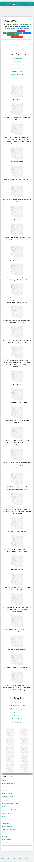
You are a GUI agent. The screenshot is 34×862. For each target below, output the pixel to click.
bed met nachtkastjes (8, 820)
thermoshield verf (17, 719)
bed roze (4, 816)
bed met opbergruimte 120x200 (11, 803)
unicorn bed (17, 28)
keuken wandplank (17, 71)
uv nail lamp (19, 32)
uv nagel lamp (12, 30)
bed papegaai (5, 823)
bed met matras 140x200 (9, 829)
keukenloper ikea (17, 58)
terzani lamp (17, 702)
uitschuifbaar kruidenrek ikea (13, 26)
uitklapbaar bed (9, 28)
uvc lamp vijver (27, 32)
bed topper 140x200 (7, 796)
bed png (4, 786)
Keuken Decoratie (14, 4)
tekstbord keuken (17, 712)
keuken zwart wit (17, 78)
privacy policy (18, 858)
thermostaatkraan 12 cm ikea (17, 705)
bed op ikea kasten (7, 833)
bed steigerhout (6, 800)
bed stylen (5, 836)
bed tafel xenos (6, 839)
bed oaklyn (5, 843)
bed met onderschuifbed (9, 810)
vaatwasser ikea (23, 35)
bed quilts (5, 806)
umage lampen (25, 28)
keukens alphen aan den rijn (17, 64)
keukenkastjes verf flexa (17, 68)
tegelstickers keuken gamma (17, 709)
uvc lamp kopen (21, 30)
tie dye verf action (17, 722)
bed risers (4, 790)
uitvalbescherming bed (12, 35)
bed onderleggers (7, 793)
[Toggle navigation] (30, 4)
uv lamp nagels (24, 26)
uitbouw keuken (26, 24)
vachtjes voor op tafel (16, 24)
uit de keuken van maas (9, 32)
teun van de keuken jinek (17, 715)
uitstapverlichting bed (17, 37)
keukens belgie (17, 61)
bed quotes (5, 780)
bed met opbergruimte (8, 783)
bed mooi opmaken (7, 813)
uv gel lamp (7, 24)
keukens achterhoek (17, 74)
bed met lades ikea (7, 826)
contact (9, 858)
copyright (27, 858)
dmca (2, 858)
